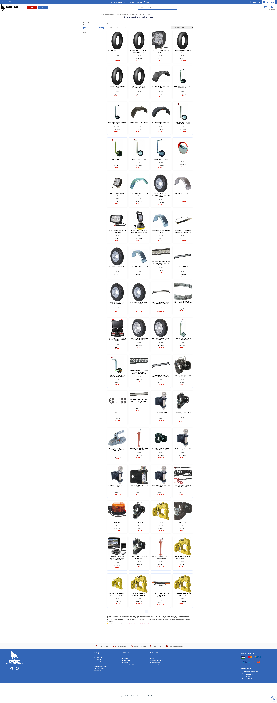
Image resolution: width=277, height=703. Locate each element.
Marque (85, 32)
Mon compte (272, 9)
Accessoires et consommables (130, 14)
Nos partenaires (153, 667)
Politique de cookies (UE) (128, 664)
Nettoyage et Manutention (100, 666)
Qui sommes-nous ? (154, 656)
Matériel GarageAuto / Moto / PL (98, 657)
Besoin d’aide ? (125, 656)
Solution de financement (128, 667)
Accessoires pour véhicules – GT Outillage (137, 623)
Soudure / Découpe (98, 664)
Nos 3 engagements (154, 664)
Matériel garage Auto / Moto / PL (113, 14)
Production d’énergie (99, 662)
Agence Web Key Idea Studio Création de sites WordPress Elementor (138, 696)
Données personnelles (155, 662)
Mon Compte (125, 658)
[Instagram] (17, 668)
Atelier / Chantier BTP (99, 659)
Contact (152, 658)
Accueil (102, 14)
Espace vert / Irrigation (99, 668)
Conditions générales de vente (157, 660)
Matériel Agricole (98, 670)
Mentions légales (154, 669)
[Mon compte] (272, 7)
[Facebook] (11, 668)
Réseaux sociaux (126, 660)
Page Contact (125, 662)
